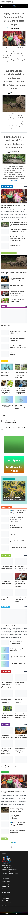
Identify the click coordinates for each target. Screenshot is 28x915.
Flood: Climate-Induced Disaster (16, 534)
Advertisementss (5, 898)
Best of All (5, 772)
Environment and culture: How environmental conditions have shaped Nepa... (18, 231)
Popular (4, 839)
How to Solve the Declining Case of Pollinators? (17, 301)
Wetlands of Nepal (15, 246)
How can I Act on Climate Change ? (17, 541)
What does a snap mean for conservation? (17, 339)
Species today (6, 555)
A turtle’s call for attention (5, 599)
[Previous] (4, 492)
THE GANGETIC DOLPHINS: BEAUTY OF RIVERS (17, 286)
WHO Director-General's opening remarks (20, 407)
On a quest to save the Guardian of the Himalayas (21, 599)
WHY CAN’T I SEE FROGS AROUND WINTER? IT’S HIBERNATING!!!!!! (16, 519)
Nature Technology (9, 479)
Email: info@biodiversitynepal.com (9, 869)
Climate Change (6, 507)
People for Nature (7, 186)
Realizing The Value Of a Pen (8, 626)
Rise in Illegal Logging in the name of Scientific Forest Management (21, 375)
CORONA (4, 361)
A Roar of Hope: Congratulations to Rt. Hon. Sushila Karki (17, 817)
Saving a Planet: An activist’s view (18, 548)
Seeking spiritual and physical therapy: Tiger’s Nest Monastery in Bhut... (6, 685)
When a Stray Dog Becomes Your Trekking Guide (6, 701)
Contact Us (4, 897)
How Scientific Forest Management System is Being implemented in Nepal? (21, 716)
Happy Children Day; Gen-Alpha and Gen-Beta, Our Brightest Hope (13, 206)
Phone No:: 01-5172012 (7, 867)
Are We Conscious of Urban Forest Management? (17, 527)
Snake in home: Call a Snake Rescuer (17, 664)
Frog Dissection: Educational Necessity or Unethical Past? (18, 347)
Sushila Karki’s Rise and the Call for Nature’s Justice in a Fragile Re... (18, 224)
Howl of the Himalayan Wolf (19, 766)
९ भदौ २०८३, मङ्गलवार (6, 2)
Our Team (4, 895)
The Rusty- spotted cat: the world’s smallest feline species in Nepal (6, 751)
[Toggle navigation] (26, 6)
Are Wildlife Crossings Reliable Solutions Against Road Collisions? (13, 498)
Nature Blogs (5, 607)
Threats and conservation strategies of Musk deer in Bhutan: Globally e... (17, 238)
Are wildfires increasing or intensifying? (18, 701)
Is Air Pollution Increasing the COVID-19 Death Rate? (7, 374)
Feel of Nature (6, 671)
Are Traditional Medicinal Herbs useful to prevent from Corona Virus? (6, 391)
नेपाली (3, 888)
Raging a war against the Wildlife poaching (17, 279)
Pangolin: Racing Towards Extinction (6, 582)
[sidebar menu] (1, 6)
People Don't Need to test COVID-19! (7, 406)
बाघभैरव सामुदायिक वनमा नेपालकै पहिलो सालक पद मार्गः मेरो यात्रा (18, 332)
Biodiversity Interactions (8, 253)
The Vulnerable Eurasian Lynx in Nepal (7, 736)
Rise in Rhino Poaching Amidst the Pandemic (7, 567)
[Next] (23, 492)
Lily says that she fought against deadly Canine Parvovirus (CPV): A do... (17, 293)
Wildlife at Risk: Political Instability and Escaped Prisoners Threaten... (14, 273)
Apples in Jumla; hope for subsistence (17, 650)
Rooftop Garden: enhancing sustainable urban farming (7, 715)
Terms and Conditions (6, 902)
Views (3, 306)
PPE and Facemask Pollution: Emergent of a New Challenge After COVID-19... (20, 391)
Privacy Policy (5, 900)
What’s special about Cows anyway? (17, 354)
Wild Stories (5, 724)
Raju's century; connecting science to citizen (17, 657)
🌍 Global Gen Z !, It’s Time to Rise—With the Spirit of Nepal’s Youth (18, 512)
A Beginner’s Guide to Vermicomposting (16, 643)
